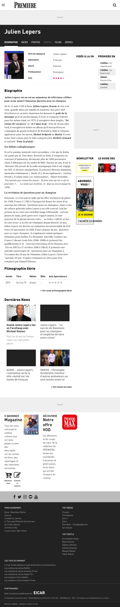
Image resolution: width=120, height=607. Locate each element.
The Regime (67, 515)
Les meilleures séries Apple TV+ (18, 574)
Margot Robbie (68, 551)
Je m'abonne (85, 214)
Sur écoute (67, 527)
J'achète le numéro (86, 221)
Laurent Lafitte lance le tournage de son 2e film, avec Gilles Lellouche (106, 86)
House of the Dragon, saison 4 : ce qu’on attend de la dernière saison (106, 79)
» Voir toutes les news (61, 387)
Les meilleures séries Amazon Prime (20, 571)
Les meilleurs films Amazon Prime (19, 580)
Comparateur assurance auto (15, 598)
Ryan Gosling (68, 541)
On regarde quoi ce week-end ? (106, 65)
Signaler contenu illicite (28, 604)
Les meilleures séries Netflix (17, 568)
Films (58, 42)
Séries (69, 42)
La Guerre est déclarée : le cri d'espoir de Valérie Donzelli (106, 72)
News (24, 42)
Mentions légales (11, 604)
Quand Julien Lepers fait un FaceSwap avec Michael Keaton (21, 328)
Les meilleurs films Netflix (16, 577)
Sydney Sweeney (69, 548)
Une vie (7, 515)
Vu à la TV (21, 282)
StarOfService (65, 598)
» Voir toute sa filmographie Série (56, 290)
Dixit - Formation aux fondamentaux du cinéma (90, 598)
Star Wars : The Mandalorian (75, 524)
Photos (35, 42)
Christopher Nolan (70, 538)
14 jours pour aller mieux (15, 530)
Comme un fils (10, 527)
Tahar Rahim (68, 554)
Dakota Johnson (69, 544)
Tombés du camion (12, 518)
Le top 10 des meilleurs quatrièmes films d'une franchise (29, 565)
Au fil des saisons (12, 524)
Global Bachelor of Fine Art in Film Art (43, 598)
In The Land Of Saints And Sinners (19, 521)
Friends (65, 512)
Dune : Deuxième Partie (14, 512)
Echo (64, 521)
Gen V (64, 518)
